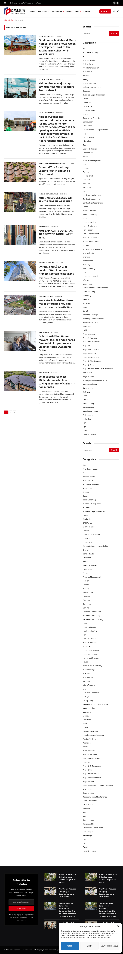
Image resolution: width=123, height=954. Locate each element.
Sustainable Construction (93, 411)
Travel (85, 430)
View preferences (109, 946)
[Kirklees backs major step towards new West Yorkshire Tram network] (20, 88)
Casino (85, 99)
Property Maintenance (92, 361)
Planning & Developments (93, 318)
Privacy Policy (28, 917)
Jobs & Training (89, 268)
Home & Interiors (90, 226)
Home (33, 11)
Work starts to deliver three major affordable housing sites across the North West (56, 304)
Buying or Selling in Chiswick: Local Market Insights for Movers (68, 878)
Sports (85, 399)
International (88, 261)
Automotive (87, 72)
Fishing (86, 172)
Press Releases (44, 332)
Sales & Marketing (90, 384)
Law (84, 272)
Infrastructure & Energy (92, 249)
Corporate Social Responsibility (95, 129)
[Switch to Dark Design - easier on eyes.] (114, 11)
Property (86, 345)
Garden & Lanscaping (91, 199)
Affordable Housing (46, 296)
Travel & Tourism (89, 434)
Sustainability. (88, 407)
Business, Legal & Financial (48, 194)
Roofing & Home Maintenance (95, 380)
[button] (118, 926)
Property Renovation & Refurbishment (52, 163)
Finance (86, 168)
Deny (89, 946)
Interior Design (89, 253)
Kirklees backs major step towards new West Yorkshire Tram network (56, 87)
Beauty (85, 79)
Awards (86, 75)
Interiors (86, 257)
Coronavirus (87, 126)
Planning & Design (90, 315)
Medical (86, 299)
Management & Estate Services (95, 288)
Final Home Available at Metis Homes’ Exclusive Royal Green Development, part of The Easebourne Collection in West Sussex (57, 47)
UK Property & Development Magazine (48, 950)
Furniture (86, 183)
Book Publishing (89, 83)
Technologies (88, 415)
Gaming (86, 191)
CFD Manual (87, 106)
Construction (44, 227)
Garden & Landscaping (92, 195)
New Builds (42, 11)
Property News (89, 365)
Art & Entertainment (91, 68)
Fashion (86, 164)
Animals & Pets (89, 60)
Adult (85, 48)
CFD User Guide (89, 110)
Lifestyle (86, 280)
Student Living (88, 403)
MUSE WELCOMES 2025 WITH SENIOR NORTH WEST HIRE (56, 199)
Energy (85, 145)
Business (86, 91)
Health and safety (90, 214)
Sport (85, 396)
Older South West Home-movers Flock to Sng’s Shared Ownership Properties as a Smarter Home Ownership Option (57, 343)
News (68, 11)
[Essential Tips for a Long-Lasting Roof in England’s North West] (20, 172)
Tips (84, 423)
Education (87, 141)
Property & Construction (92, 349)
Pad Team (38, 3)
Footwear (86, 180)
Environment (88, 153)
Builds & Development (46, 36)
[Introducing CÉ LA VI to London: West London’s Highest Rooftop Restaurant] (20, 271)
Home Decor (88, 230)
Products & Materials (91, 342)
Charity (86, 114)
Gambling (87, 187)
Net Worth (87, 303)
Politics (85, 330)
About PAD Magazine (26, 3)
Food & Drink (88, 176)
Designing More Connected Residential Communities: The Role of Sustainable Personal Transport (67, 909)
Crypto (85, 133)
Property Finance (89, 353)
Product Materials (90, 338)
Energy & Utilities (90, 149)
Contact (86, 11)
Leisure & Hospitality (46, 263)
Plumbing (87, 326)
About (77, 11)
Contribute (13, 3)
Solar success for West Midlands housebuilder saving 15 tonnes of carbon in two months (57, 382)
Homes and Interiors (91, 241)
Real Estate (87, 372)
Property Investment (91, 357)
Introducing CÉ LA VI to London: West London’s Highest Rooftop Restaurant (56, 270)
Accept (70, 946)
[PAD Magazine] (14, 11)
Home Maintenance (90, 237)
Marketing (87, 295)
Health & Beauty (89, 210)
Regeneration (88, 376)
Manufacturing (89, 291)
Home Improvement (91, 234)
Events (85, 156)
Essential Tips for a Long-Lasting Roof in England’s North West (54, 171)
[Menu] (5, 3)
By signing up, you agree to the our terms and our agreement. (22, 917)
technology (87, 419)
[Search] (118, 11)
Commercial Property (91, 118)
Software (86, 392)
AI (83, 56)
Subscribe (105, 11)
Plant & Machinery (90, 322)
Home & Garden (89, 222)
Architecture (88, 64)
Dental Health (88, 137)
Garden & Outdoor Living (93, 203)
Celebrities (87, 102)
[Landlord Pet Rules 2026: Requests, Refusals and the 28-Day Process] (50, 925)
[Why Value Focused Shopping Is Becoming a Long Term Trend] (50, 891)
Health (85, 207)
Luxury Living (56, 11)
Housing (86, 245)
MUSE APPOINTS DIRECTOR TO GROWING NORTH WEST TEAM (56, 234)
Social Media (88, 388)
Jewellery (86, 264)
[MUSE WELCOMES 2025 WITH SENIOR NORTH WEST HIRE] (20, 202)
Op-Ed (85, 311)
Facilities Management (92, 160)
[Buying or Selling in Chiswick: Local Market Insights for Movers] (50, 877)
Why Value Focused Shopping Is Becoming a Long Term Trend (67, 893)
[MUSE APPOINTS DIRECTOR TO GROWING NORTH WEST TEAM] (20, 235)
